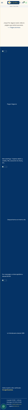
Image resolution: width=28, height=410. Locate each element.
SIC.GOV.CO (16, 406)
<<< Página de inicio (14, 27)
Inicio (11, 6)
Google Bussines (7, 390)
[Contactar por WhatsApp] (26, 2)
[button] (20, 3)
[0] (23, 3)
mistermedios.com (17, 404)
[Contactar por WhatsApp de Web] (3, 406)
